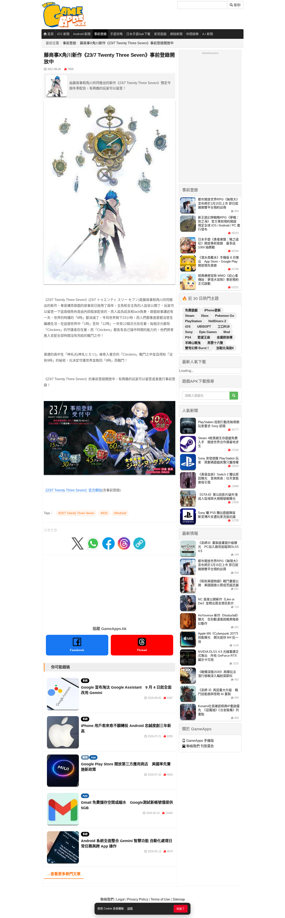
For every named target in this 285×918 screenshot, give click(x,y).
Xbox (205, 315)
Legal (120, 899)
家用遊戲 (160, 34)
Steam (190, 315)
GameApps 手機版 (199, 740)
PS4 (188, 337)
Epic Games (208, 332)
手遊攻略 (116, 34)
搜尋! (237, 5)
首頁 (50, 34)
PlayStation (194, 321)
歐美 (85, 757)
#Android (120, 513)
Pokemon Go (224, 315)
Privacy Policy (137, 899)
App (93, 757)
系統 (85, 680)
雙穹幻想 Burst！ (198, 348)
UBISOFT (204, 326)
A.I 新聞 (207, 34)
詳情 (130, 908)
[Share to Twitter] (77, 543)
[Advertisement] (109, 589)
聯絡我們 (107, 899)
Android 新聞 (82, 34)
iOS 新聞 (63, 34)
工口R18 (224, 326)
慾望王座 (204, 337)
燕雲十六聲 (215, 343)
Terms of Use (160, 899)
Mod (226, 332)
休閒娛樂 (192, 34)
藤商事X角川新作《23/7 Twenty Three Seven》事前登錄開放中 (127, 43)
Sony (189, 332)
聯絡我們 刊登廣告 (199, 746)
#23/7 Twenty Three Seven (76, 513)
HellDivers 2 (217, 321)
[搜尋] (234, 396)
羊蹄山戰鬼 (193, 343)
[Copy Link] (139, 543)
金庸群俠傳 (224, 337)
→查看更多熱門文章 (64, 874)
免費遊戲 (191, 310)
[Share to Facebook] (108, 543)
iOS (188, 326)
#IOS (104, 513)
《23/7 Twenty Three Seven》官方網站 (73, 490)
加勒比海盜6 (225, 348)
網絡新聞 (176, 34)
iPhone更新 (212, 310)
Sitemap (179, 899)
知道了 (181, 908)
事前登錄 (100, 34)
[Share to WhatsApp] (93, 543)
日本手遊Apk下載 (138, 34)
